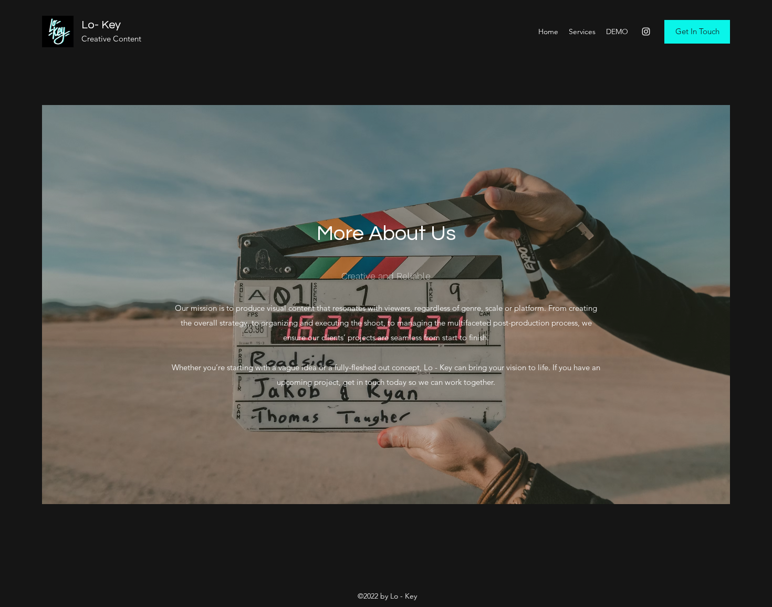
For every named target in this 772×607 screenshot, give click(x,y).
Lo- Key (101, 25)
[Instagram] (646, 31)
